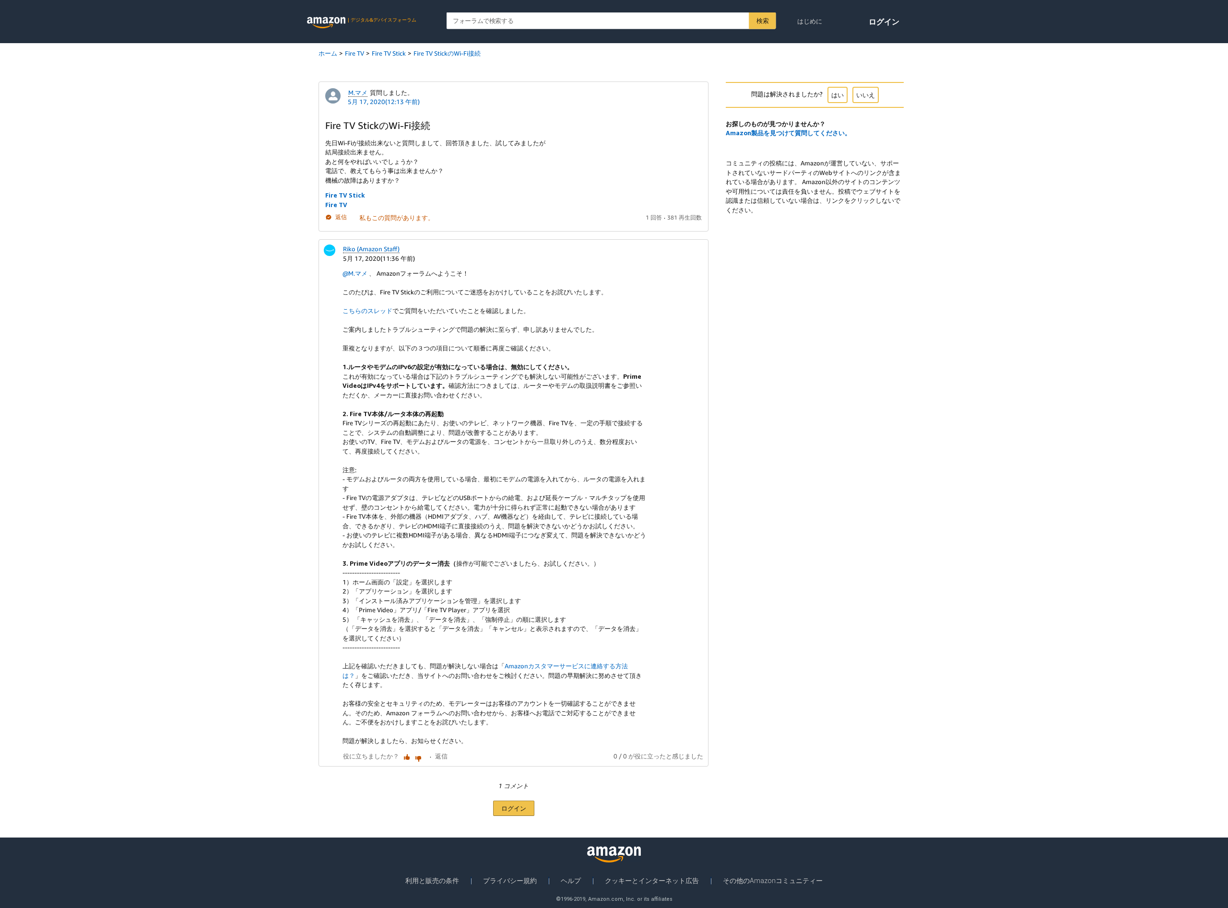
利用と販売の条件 (432, 881)
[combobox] (611, 20)
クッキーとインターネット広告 (652, 881)
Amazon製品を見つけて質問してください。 (788, 133)
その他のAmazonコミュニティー (773, 881)
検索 (762, 20)
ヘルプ (571, 881)
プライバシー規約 (510, 881)
